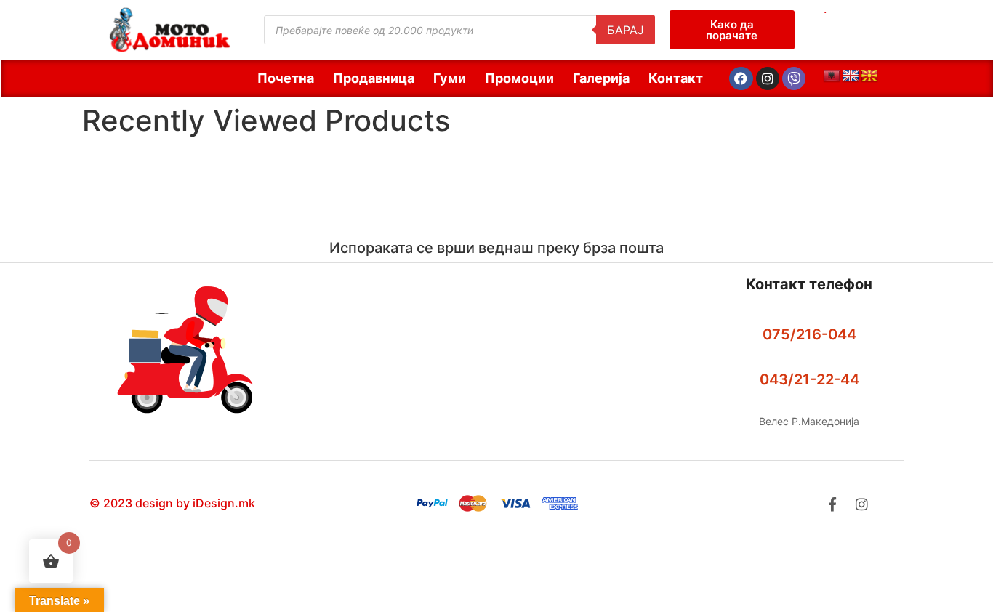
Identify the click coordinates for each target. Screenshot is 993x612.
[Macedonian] (869, 76)
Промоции (519, 78)
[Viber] (793, 78)
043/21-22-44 (809, 379)
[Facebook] (740, 78)
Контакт (675, 78)
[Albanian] (831, 76)
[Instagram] (767, 78)
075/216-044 (809, 334)
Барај (625, 30)
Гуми (449, 78)
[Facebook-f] (832, 504)
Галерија (601, 78)
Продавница (373, 78)
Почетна (285, 78)
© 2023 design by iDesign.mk (172, 503)
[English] (850, 76)
